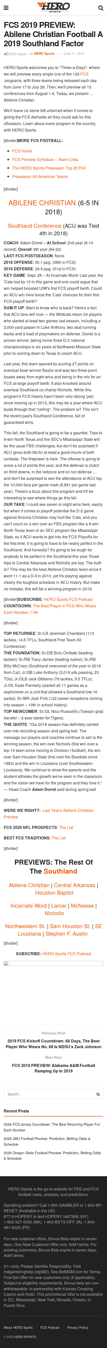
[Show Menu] (6, 7)
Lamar (58, 905)
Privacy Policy (77, 1327)
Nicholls (54, 913)
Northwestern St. (25, 926)
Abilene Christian (29, 885)
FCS (84, 74)
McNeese (82, 905)
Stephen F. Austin (67, 933)
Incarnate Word (28, 905)
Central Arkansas (74, 885)
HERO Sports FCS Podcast (68, 599)
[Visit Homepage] (53, 8)
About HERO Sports (18, 1327)
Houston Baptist (54, 892)
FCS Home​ (22, 151)
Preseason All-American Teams (40, 176)
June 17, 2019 (74, 53)
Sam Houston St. (70, 926)
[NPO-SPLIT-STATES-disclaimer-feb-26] (53, 988)
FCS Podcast (50, 1327)
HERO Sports (44, 53)
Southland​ (60, 871)
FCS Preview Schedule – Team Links (45, 159)
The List (66, 827)
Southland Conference (34, 225)
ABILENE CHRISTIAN (42, 202)
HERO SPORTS (25, 1336)
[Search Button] (100, 7)
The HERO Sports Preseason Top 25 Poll (49, 168)
